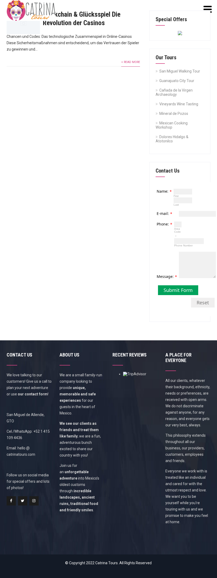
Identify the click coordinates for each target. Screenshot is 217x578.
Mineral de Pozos (173, 113)
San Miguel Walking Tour (179, 71)
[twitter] (22, 500)
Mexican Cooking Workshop (172, 125)
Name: (162, 191)
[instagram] (34, 500)
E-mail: (163, 213)
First (176, 196)
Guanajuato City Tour (176, 81)
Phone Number (183, 245)
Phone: (163, 224)
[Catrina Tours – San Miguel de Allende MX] (31, 2)
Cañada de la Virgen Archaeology (174, 92)
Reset (203, 302)
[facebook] (11, 500)
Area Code (177, 230)
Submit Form (178, 290)
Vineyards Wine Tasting (178, 104)
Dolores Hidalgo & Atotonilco (172, 139)
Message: (165, 276)
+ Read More (130, 62)
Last (176, 204)
